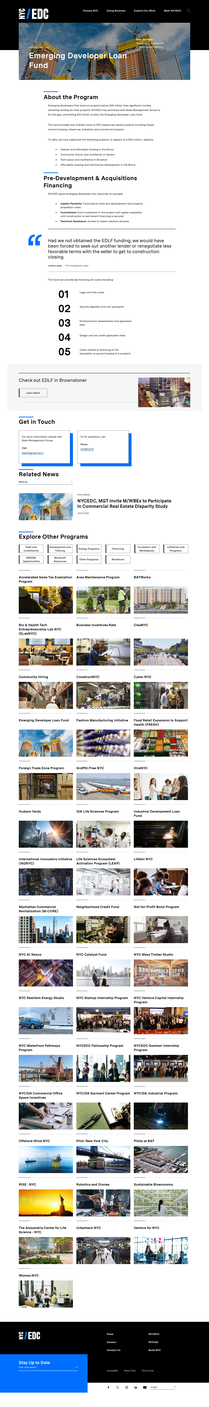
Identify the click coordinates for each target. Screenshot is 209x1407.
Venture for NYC (146, 1228)
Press (110, 1333)
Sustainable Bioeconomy (153, 1184)
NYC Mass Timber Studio (153, 954)
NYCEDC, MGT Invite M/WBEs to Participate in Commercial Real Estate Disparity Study (124, 503)
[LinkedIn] (135, 1387)
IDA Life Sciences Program (97, 811)
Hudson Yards (30, 811)
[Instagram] (126, 1387)
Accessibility (112, 1370)
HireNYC (141, 768)
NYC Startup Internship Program (102, 998)
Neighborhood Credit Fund (97, 907)
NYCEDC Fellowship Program (99, 1046)
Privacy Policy (130, 1370)
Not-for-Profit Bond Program (156, 907)
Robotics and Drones (92, 1184)
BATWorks (142, 577)
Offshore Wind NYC (34, 1141)
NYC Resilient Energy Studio (41, 998)
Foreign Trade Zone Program (41, 768)
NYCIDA (153, 1342)
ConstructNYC (88, 677)
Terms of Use (148, 1370)
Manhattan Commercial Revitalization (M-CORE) (38, 909)
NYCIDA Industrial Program (156, 1093)
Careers (111, 1342)
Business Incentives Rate (96, 625)
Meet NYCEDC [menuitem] (172, 10)
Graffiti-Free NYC (90, 768)
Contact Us (113, 1350)
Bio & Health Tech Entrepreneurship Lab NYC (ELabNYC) (40, 629)
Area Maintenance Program (98, 577)
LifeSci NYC (143, 859)
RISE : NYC (27, 1184)
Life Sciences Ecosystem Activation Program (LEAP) (98, 861)
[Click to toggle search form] (188, 10)
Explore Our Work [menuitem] (144, 10)
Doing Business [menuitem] (116, 10)
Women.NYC (29, 1275)
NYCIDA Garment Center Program (103, 1093)
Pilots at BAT (144, 1141)
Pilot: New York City (92, 1141)
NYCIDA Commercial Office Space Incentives (40, 1095)
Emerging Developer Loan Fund (44, 720)
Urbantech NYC (88, 1228)
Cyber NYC (142, 677)
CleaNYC (141, 625)
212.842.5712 (87, 449)
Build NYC (155, 1350)
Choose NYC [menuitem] (90, 10)
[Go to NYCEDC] (29, 1333)
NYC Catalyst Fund (91, 954)
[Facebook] (108, 1387)
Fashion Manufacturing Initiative (102, 720)
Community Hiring (33, 677)
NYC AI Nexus (30, 954)
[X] (117, 1387)
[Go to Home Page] (33, 14)
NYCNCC (154, 1333)
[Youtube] (145, 1387)
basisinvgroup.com (32, 453)
